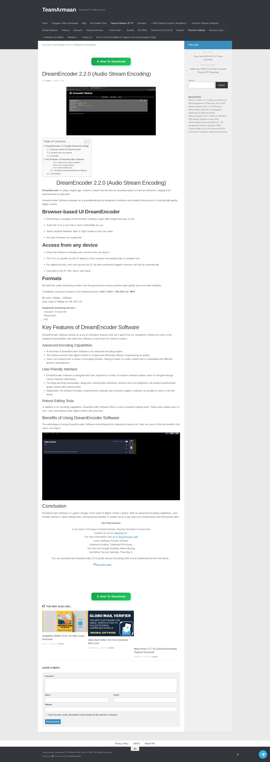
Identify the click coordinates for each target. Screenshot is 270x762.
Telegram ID (120, 533)
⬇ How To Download (111, 61)
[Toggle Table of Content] (85, 141)
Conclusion (56, 174)
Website (48, 704)
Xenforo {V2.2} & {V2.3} (161, 30)
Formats (54, 156)
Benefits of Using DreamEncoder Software (71, 170)
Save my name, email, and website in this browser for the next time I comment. (82, 715)
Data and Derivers (94, 30)
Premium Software (196, 30)
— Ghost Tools (114, 30)
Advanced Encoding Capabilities (69, 162)
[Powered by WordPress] (52, 756)
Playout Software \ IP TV (122, 23)
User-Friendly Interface (66, 165)
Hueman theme (75, 756)
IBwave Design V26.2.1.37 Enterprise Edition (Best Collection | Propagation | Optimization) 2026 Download (205, 109)
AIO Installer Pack (98, 23)
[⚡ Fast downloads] (263, 754)
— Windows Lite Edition (53, 37)
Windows (72, 37)
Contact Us (87, 37)
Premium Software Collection (205, 23)
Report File (150, 743)
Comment (50, 676)
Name (48, 695)
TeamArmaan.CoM (128, 537)
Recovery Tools (216, 30)
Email (117, 695)
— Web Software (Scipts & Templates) (168, 23)
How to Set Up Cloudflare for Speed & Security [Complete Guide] (126, 37)
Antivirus (66, 30)
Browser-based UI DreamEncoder (66, 149)
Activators (142, 23)
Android (130, 30)
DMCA (136, 743)
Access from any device (61, 153)
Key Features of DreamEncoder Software (65, 159)
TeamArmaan (59, 9)
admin (48, 81)
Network (180, 30)
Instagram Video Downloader (65, 23)
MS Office (142, 30)
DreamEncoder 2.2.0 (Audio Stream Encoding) (67, 146)
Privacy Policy (121, 743)
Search (191, 80)
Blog (84, 23)
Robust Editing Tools (65, 168)
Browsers (78, 30)
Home (45, 23)
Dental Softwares (50, 30)
